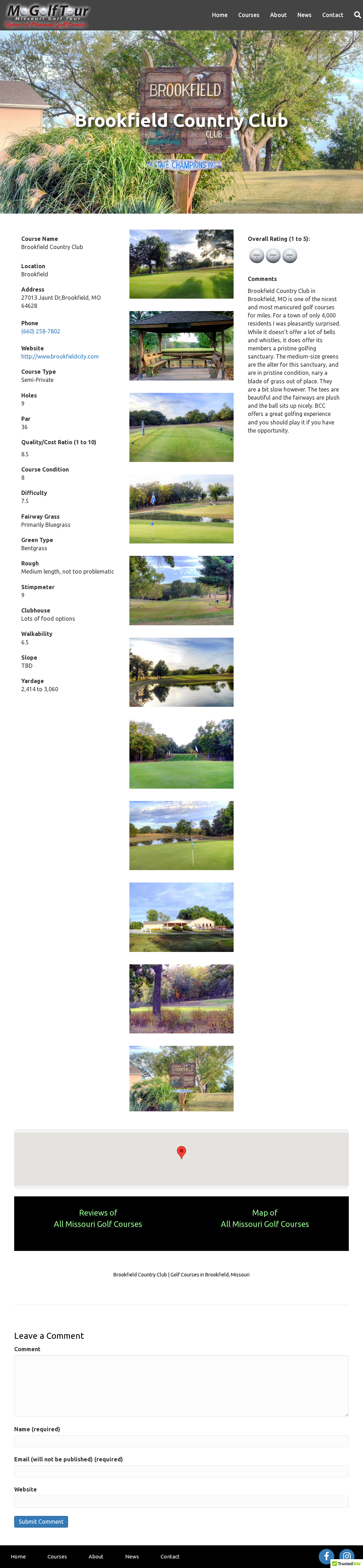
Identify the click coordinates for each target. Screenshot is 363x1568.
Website (25, 1489)
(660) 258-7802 (40, 331)
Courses (248, 15)
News (304, 15)
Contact (333, 15)
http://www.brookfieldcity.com (60, 356)
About (278, 15)
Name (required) (37, 1429)
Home (220, 15)
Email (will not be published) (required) (68, 1459)
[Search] (355, 15)
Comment (27, 1349)
